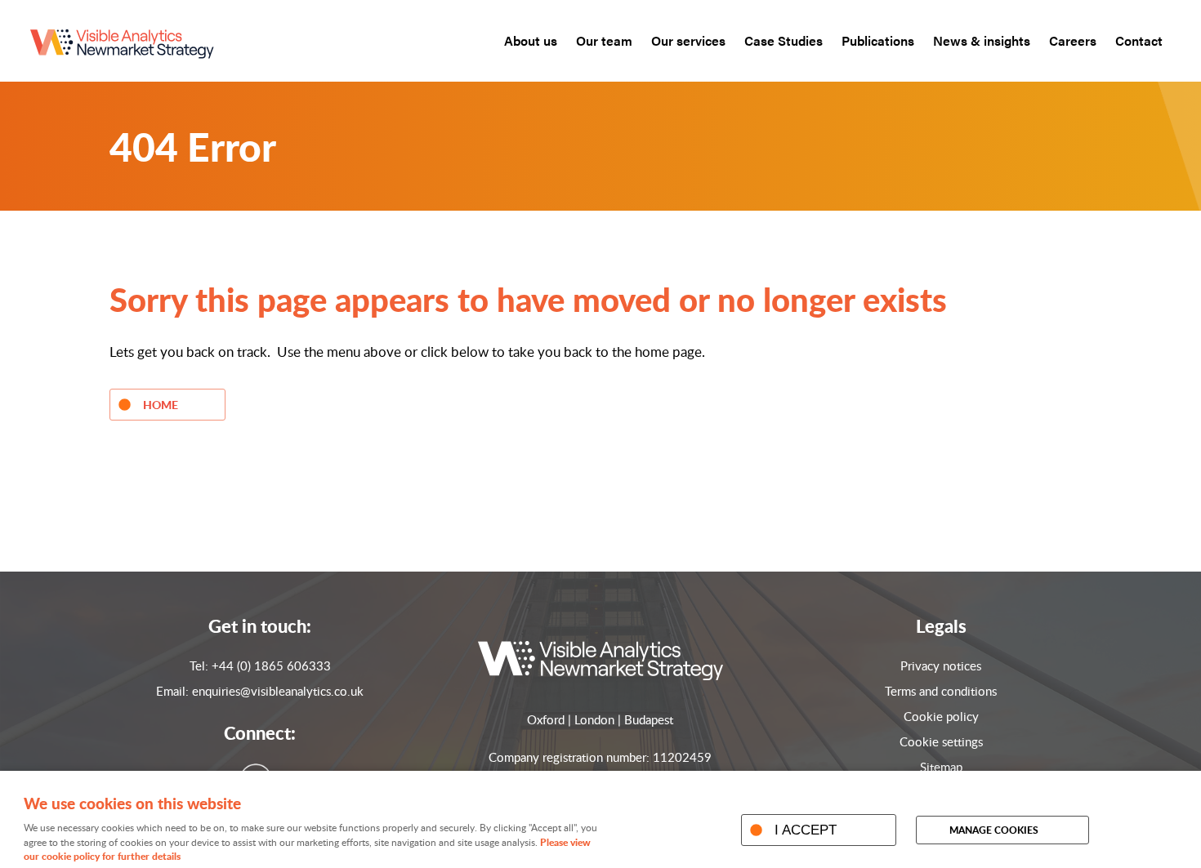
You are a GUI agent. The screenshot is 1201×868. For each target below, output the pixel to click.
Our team (604, 40)
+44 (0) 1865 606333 (271, 665)
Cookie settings (941, 741)
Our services (688, 40)
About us (530, 40)
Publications (878, 40)
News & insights (981, 40)
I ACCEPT (806, 829)
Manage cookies (993, 830)
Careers (1072, 40)
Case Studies (783, 40)
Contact (1139, 40)
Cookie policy (941, 716)
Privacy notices (940, 665)
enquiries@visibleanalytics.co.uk (278, 691)
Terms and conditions (941, 691)
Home (160, 404)
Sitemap (941, 767)
